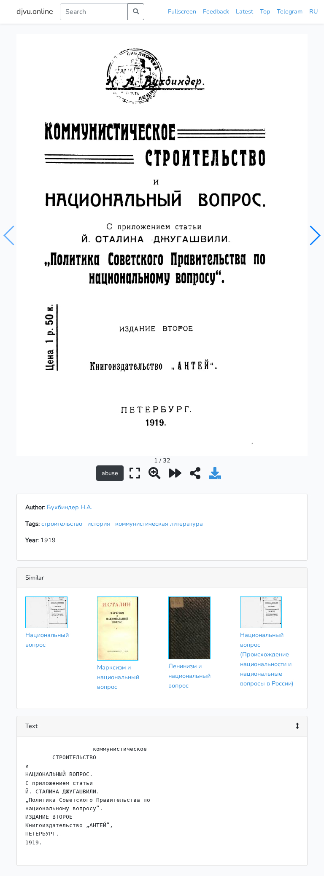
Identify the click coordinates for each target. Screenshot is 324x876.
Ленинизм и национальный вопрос (189, 676)
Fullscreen (182, 11)
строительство (63, 523)
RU (313, 11)
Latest (244, 11)
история (100, 523)
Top (265, 11)
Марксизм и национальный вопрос (118, 677)
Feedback (216, 11)
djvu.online (34, 11)
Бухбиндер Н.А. (69, 507)
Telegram (289, 11)
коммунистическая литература (160, 523)
